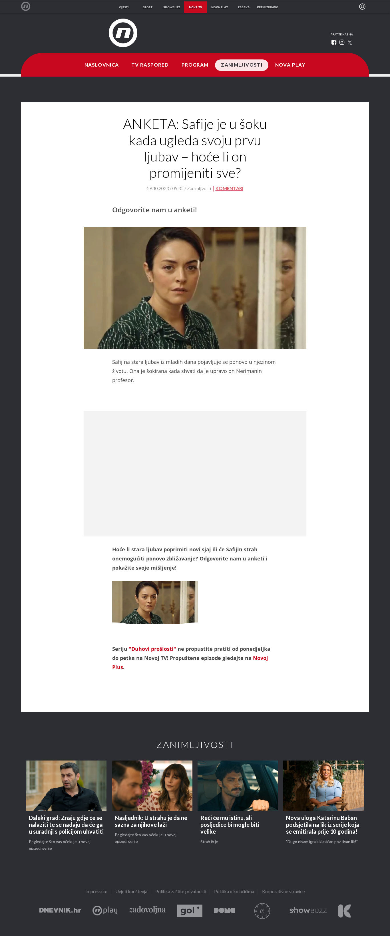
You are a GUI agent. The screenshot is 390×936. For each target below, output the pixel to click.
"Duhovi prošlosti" (152, 648)
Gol (189, 911)
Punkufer (262, 911)
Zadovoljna (147, 911)
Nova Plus (105, 911)
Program (195, 65)
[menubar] (362, 6)
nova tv (195, 7)
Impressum (96, 892)
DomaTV (224, 911)
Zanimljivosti (242, 65)
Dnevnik (60, 911)
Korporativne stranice (283, 892)
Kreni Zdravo (344, 911)
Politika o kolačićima (234, 892)
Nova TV (29, 6)
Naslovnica (102, 65)
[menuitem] (362, 6)
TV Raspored (150, 65)
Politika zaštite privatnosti (180, 892)
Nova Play (290, 65)
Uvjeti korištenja (131, 892)
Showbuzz (308, 911)
